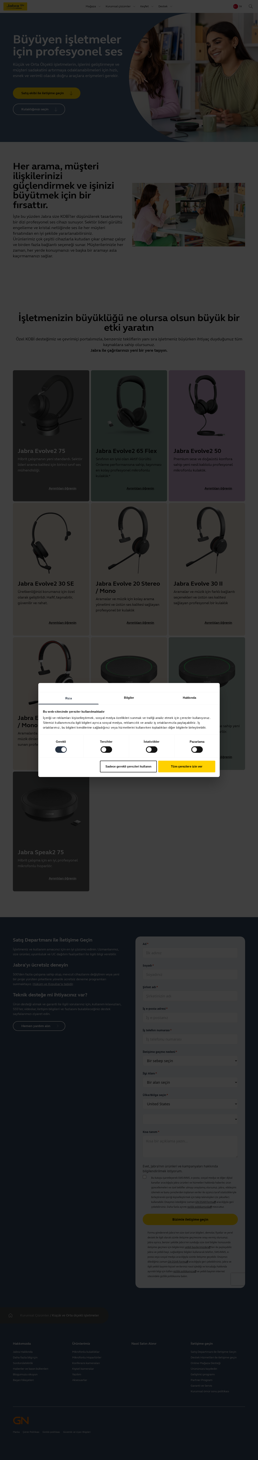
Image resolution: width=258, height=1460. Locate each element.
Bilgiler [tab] (129, 697)
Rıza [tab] (68, 698)
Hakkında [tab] (189, 697)
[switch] (106, 749)
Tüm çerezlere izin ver (186, 766)
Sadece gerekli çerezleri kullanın (128, 766)
